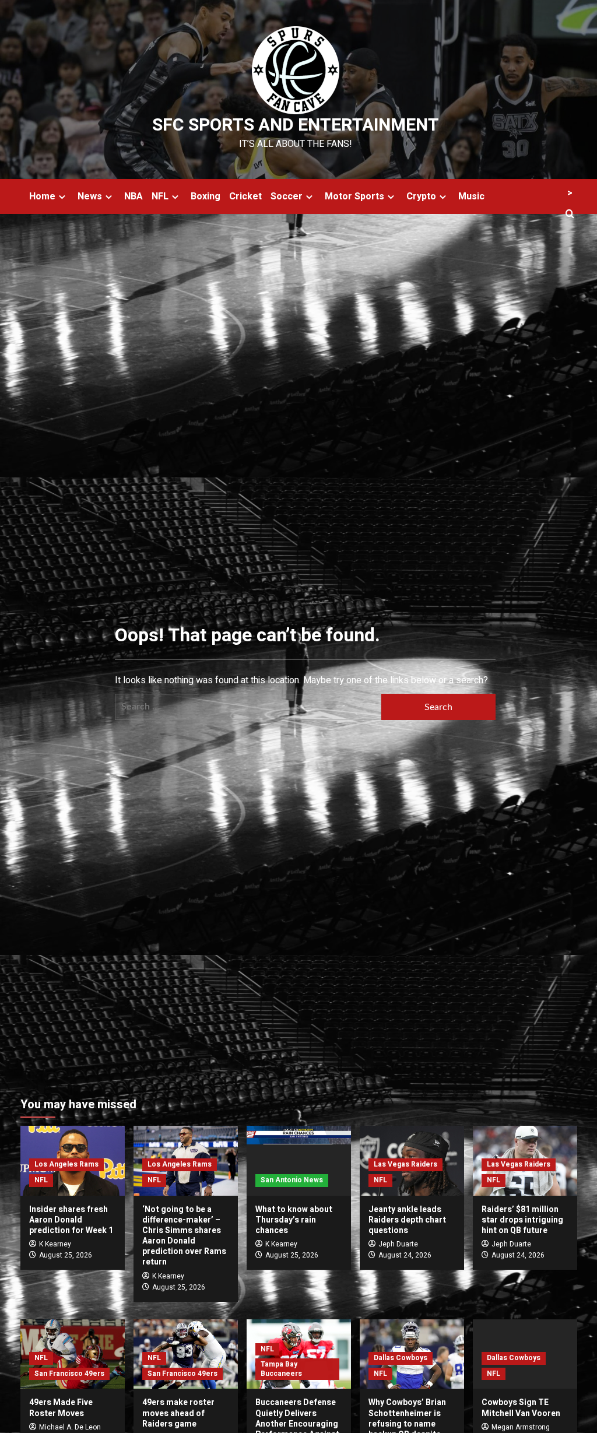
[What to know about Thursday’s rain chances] (299, 1160)
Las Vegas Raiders (405, 1164)
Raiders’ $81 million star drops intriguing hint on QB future (522, 1220)
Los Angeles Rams (66, 1164)
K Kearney (55, 1244)
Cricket (245, 196)
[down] (62, 197)
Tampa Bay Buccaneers (281, 1369)
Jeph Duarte (398, 1244)
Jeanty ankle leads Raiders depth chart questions (407, 1220)
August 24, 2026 (404, 1255)
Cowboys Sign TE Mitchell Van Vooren (521, 1407)
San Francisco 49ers (69, 1373)
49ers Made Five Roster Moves (61, 1407)
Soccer (287, 196)
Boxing (205, 196)
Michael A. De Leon (70, 1427)
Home (42, 196)
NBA (133, 196)
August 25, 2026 (65, 1255)
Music (471, 196)
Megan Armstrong (520, 1427)
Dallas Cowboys (400, 1358)
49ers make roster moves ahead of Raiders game (178, 1413)
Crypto (421, 196)
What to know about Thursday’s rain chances (293, 1220)
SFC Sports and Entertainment (295, 125)
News (90, 196)
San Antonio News (292, 1180)
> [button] (570, 193)
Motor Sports (354, 196)
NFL (160, 196)
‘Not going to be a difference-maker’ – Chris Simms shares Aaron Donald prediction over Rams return (184, 1236)
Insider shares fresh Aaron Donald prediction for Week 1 (71, 1220)
